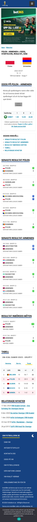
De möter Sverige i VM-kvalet (22, 413)
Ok (19, 519)
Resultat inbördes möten (16, 145)
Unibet (10, 117)
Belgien (13, 375)
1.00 (17, 117)
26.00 (30, 117)
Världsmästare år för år (14, 482)
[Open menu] (32, 3)
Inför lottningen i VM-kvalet (21, 417)
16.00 (24, 117)
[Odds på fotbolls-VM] (18, 26)
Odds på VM (8, 459)
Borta (18, 363)
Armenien (13, 393)
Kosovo (13, 388)
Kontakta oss (9, 454)
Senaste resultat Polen (15, 139)
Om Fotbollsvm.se (11, 465)
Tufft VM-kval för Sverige (20, 426)
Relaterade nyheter (13, 150)
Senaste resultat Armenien (16, 142)
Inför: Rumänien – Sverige (22, 422)
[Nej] (35, 515)
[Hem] (4, 3)
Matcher (9, 48)
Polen (12, 379)
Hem (3, 48)
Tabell (7, 148)
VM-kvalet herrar (11, 477)
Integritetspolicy (11, 448)
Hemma (8, 363)
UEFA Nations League (12, 471)
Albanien (13, 384)
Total (29, 363)
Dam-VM (7, 442)
